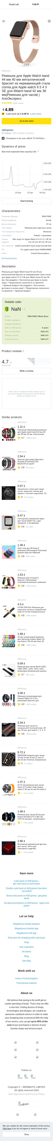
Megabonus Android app (26, 928)
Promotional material (27, 983)
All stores (26, 951)
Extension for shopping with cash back (26, 938)
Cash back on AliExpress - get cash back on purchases (26, 882)
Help (26, 942)
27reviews (6, 133)
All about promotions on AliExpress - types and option (26, 904)
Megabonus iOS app (26, 933)
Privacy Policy (37, 1094)
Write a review (26, 371)
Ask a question (26, 947)
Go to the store (27, 121)
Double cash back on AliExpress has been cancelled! (26, 889)
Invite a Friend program (26, 978)
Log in (35, 4)
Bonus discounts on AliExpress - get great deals (27, 896)
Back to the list (4, 21)
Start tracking (26, 201)
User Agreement (16, 1094)
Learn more (35, 114)
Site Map (26, 961)
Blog (26, 956)
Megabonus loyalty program (26, 924)
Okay (26, 1134)
